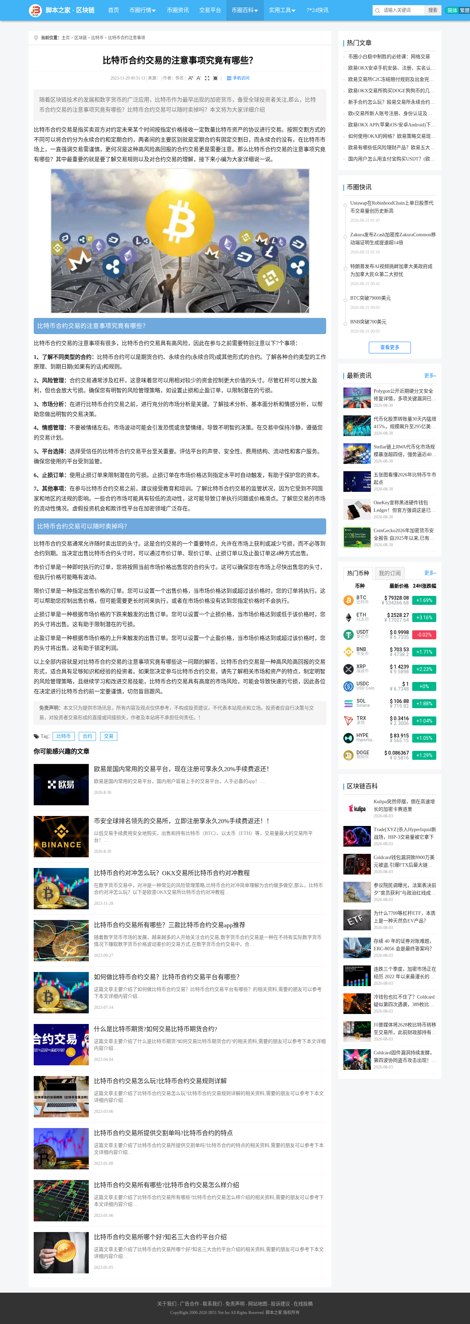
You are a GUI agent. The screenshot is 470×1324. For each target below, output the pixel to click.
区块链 (85, 10)
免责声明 (235, 1303)
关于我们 (167, 1303)
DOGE (362, 752)
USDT (362, 632)
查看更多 (389, 347)
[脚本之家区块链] (35, 10)
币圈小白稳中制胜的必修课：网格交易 (389, 56)
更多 (429, 375)
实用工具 (280, 10)
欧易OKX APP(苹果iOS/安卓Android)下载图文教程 (401, 124)
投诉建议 (280, 1303)
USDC (362, 683)
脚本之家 (58, 10)
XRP (361, 666)
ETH (361, 615)
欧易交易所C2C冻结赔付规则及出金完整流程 (396, 79)
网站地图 (257, 1303)
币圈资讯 (178, 10)
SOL (360, 701)
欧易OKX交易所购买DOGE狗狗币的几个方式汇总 (401, 90)
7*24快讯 (318, 10)
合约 (87, 736)
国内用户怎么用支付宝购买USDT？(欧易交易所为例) (404, 159)
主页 (66, 37)
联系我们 (212, 1303)
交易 (109, 736)
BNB (361, 649)
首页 (113, 10)
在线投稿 (303, 1303)
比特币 (97, 37)
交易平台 (210, 10)
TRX (361, 718)
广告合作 (189, 1303)
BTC (361, 597)
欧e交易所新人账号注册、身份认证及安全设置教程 (402, 113)
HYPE (362, 735)
